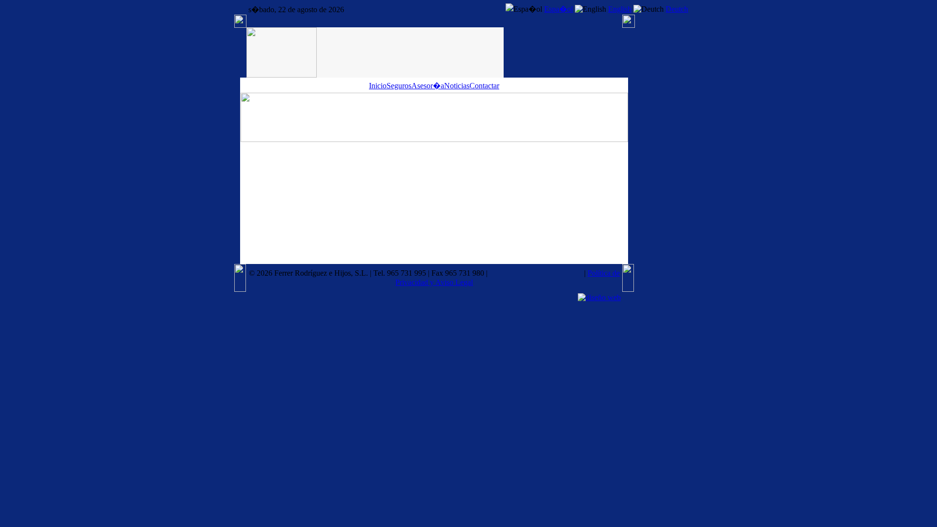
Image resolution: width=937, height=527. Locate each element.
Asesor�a (427, 85)
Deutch (677, 9)
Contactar (484, 85)
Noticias (456, 85)
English (619, 9)
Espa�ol (558, 9)
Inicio (378, 85)
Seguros (399, 85)
